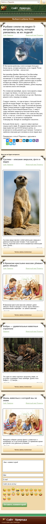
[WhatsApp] (7, 143)
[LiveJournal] (27, 140)
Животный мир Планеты (34, 35)
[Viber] (37, 140)
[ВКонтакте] (7, 140)
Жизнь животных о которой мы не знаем (20, 399)
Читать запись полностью (23, 252)
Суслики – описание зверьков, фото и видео (21, 160)
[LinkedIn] (24, 140)
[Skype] (10, 143)
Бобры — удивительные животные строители (20, 327)
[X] (17, 140)
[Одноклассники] (10, 140)
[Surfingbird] (30, 140)
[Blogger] (20, 140)
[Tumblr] (33, 140)
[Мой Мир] (14, 140)
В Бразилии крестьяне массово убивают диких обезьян (23, 264)
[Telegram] (14, 143)
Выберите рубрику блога (23, 19)
